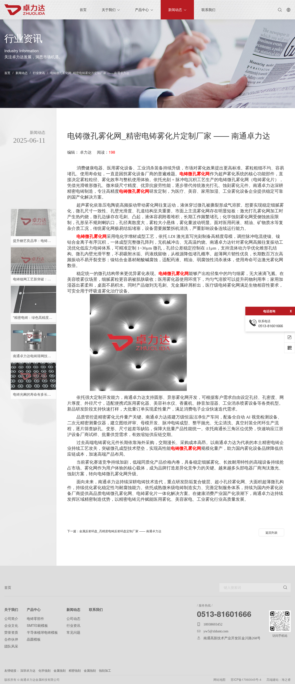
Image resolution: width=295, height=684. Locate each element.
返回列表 (271, 532)
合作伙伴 (11, 639)
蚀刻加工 (105, 670)
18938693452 (212, 624)
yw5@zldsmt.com (215, 631)
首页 (7, 73)
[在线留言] (289, 337)
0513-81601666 (224, 614)
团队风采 (11, 646)
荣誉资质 (11, 632)
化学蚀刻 (44, 670)
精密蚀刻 (75, 670)
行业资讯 (39, 73)
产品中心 (142, 9)
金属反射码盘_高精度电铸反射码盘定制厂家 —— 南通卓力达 (114, 531)
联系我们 (208, 9)
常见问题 (73, 632)
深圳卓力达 (27, 670)
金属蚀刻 (60, 670)
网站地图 (219, 679)
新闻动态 (175, 9)
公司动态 (73, 618)
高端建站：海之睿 (278, 679)
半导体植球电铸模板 (42, 632)
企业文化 (11, 625)
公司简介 (11, 618)
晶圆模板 (34, 639)
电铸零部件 (35, 618)
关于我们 (109, 9)
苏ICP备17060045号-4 (246, 679)
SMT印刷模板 (37, 625)
